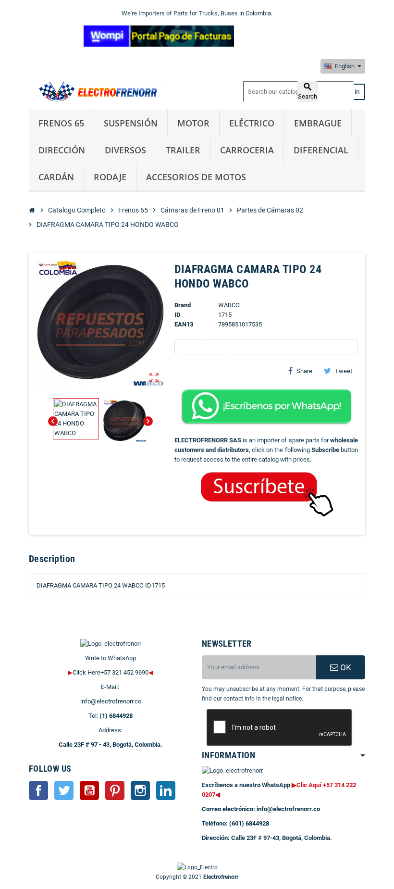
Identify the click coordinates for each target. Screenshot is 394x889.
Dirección (61, 150)
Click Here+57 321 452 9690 (110, 672)
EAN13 (183, 324)
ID (177, 314)
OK (344, 667)
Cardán (56, 177)
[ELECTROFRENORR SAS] (96, 91)
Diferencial (321, 150)
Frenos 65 (61, 123)
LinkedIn (165, 790)
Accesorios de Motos (196, 177)
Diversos (125, 150)
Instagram (140, 790)
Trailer (183, 150)
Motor (193, 123)
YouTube (89, 790)
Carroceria (247, 150)
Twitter (64, 790)
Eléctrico (251, 123)
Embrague (318, 123)
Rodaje (110, 177)
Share (304, 371)
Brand (182, 305)
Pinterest (114, 790)
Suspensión (131, 123)
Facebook (38, 790)
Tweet (343, 371)
